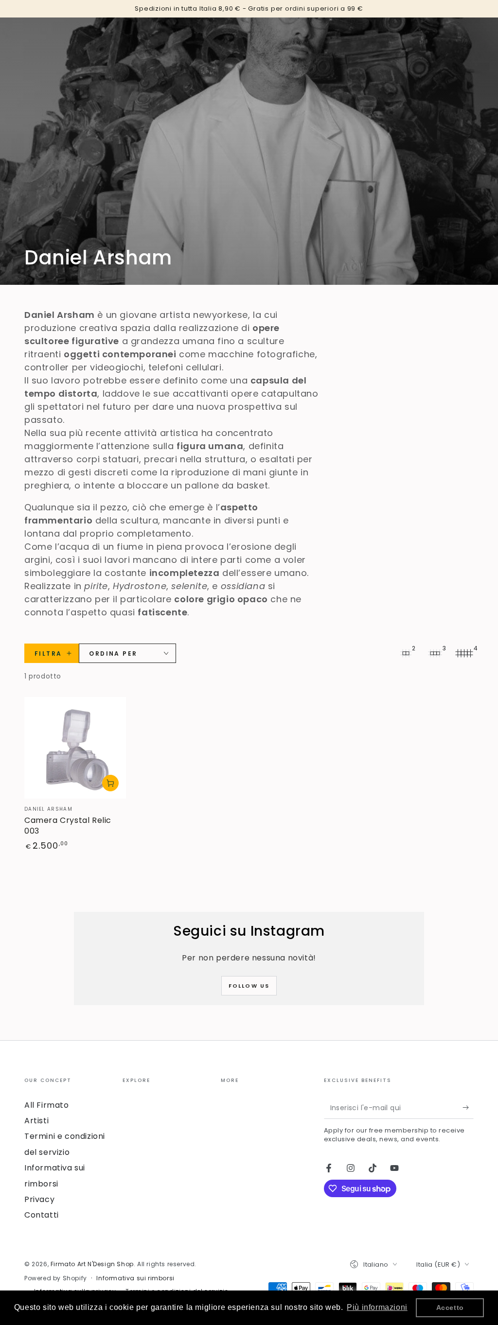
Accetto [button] (450, 1307)
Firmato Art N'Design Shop (92, 1264)
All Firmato (46, 1105)
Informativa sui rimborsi (135, 1278)
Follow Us (249, 986)
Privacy (39, 1199)
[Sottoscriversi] (468, 1107)
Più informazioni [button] (377, 1307)
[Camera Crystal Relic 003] (75, 748)
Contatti (41, 1214)
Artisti (36, 1120)
